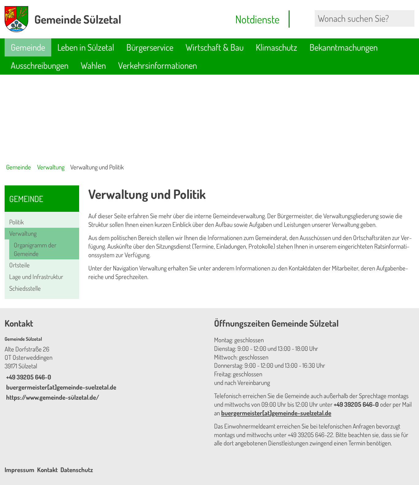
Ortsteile (19, 265)
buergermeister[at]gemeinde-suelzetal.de (60, 387)
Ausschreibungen (39, 65)
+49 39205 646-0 (28, 377)
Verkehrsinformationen (157, 65)
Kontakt (47, 470)
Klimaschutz (276, 47)
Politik (16, 222)
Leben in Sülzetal (85, 47)
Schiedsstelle (25, 288)
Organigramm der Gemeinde (35, 249)
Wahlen (93, 65)
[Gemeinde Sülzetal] (105, 369)
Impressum (19, 470)
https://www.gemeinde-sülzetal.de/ (52, 397)
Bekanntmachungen (343, 47)
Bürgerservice (149, 47)
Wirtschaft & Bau (215, 47)
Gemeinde (28, 47)
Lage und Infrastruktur (36, 277)
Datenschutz (76, 470)
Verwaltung (50, 167)
